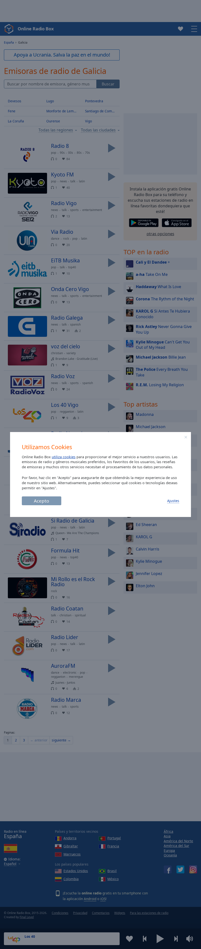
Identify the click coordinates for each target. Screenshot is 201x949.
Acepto (41, 501)
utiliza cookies (63, 457)
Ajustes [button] (173, 500)
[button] (186, 437)
